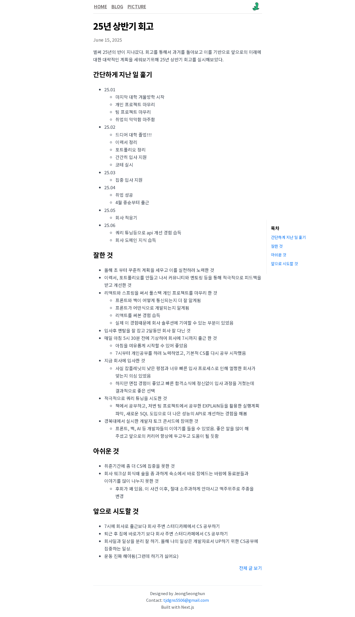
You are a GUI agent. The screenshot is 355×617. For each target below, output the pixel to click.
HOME (100, 6)
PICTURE (137, 6)
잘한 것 (277, 246)
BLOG (117, 6)
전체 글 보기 (250, 568)
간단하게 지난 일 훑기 (288, 237)
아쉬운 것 (278, 254)
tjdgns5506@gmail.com (186, 600)
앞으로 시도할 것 (284, 263)
